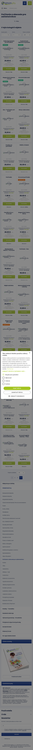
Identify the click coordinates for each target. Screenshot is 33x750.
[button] (16, 371)
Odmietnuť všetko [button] (17, 392)
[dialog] (16, 375)
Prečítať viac (10, 369)
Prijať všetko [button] (17, 388)
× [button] (29, 352)
